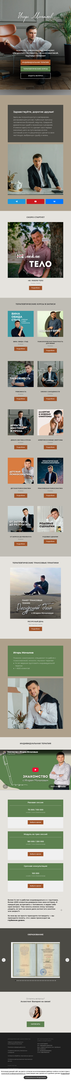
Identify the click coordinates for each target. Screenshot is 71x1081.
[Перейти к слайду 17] (42, 980)
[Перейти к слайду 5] (22, 980)
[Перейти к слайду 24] (53, 980)
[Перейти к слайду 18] (43, 980)
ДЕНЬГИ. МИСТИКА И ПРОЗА (21, 440)
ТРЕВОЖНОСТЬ (20, 391)
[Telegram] (16, 201)
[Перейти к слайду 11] (32, 980)
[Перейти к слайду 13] (35, 980)
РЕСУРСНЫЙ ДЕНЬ (35, 621)
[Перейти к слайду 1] (15, 980)
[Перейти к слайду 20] (47, 980)
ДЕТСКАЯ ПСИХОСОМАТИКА (21, 488)
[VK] (54, 201)
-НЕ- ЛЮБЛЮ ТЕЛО (35, 281)
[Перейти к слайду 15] (38, 980)
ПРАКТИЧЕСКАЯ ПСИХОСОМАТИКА (50, 488)
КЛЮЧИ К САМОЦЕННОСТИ (50, 391)
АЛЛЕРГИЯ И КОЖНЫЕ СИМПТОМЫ (50, 440)
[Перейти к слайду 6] (23, 980)
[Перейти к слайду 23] (52, 980)
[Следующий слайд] (67, 960)
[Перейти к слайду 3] (18, 980)
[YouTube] (35, 201)
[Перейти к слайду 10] (30, 980)
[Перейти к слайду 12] (33, 980)
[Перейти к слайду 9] (28, 980)
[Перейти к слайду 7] (25, 980)
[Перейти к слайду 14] (37, 980)
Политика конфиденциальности (16, 1047)
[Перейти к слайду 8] (27, 980)
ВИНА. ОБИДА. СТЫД (20, 341)
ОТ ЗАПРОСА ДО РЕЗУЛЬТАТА (20, 537)
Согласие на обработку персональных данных (20, 1055)
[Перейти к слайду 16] (40, 980)
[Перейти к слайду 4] (20, 980)
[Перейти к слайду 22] (50, 980)
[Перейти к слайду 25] (55, 980)
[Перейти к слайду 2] (17, 980)
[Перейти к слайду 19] (45, 980)
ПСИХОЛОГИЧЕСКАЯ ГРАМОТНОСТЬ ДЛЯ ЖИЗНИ (50, 342)
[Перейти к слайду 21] (48, 980)
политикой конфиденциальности (13, 1073)
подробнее (65, 1073)
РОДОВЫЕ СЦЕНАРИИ (50, 537)
